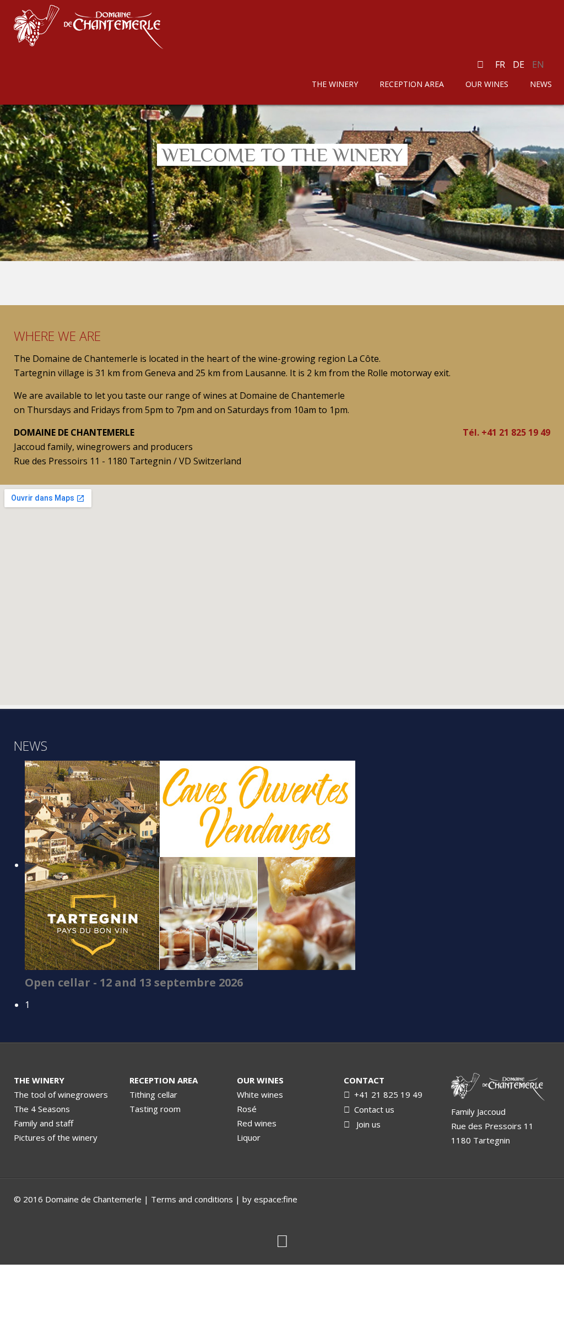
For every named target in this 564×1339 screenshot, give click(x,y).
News (541, 84)
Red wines (256, 1123)
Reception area (411, 84)
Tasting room (155, 1108)
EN (538, 64)
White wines (260, 1094)
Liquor (249, 1137)
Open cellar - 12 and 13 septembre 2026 (134, 982)
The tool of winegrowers (61, 1094)
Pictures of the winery (55, 1137)
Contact (364, 1080)
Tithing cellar (153, 1094)
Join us (366, 1124)
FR (501, 64)
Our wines (486, 84)
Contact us (372, 1109)
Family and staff (43, 1123)
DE (520, 64)
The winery (335, 84)
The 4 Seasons (42, 1108)
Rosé (247, 1108)
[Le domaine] (500, 1088)
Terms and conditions (192, 1199)
